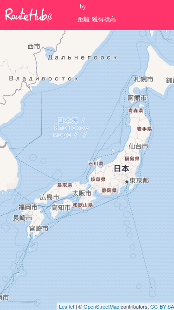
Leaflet (66, 306)
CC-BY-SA (162, 306)
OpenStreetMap (101, 306)
